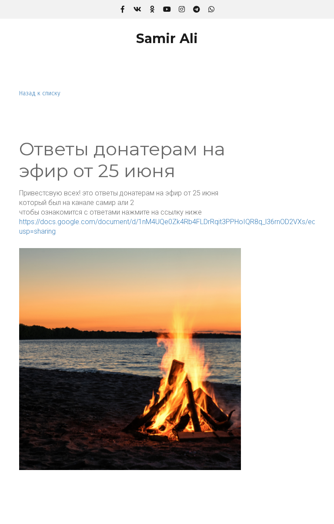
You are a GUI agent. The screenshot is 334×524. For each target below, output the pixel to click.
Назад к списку (39, 93)
